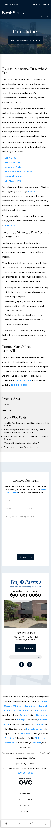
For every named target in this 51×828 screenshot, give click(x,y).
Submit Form (26, 556)
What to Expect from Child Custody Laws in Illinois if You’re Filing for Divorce (25, 431)
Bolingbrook (42, 715)
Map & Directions (25, 647)
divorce (32, 191)
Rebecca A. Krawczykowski (18, 171)
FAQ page (10, 225)
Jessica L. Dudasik (14, 176)
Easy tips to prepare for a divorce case (22, 447)
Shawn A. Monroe (14, 180)
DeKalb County (20, 710)
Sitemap (25, 811)
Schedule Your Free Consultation (25, 40)
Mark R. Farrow (12, 162)
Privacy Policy (25, 799)
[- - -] (44, 12)
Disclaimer (25, 793)
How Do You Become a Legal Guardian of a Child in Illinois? (26, 424)
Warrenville (11, 742)
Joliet (39, 729)
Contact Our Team (11, 4)
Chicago (21, 719)
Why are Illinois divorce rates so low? (21, 443)
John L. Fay (10, 157)
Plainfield (9, 738)
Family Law (7, 410)
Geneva (39, 724)
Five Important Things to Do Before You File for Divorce (26, 437)
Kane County (31, 706)
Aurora (23, 715)
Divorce (5, 404)
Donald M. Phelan (13, 167)
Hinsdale (30, 729)
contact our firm (23, 380)
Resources (25, 805)
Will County (18, 706)
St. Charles (40, 738)
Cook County (39, 710)
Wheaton (36, 742)
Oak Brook (26, 733)
